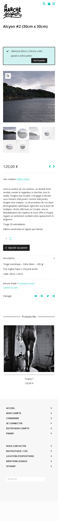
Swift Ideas (45, 506)
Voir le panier (39, 60)
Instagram (15, 488)
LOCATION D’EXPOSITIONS (20, 456)
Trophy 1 (29, 378)
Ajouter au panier (17, 247)
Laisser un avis (10, 287)
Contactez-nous (27, 283)
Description (9, 258)
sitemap (10, 466)
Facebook (8, 488)
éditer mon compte (17, 428)
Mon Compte (13, 413)
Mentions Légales (16, 461)
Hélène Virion (23, 179)
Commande (12, 418)
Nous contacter (16, 445)
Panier (10, 433)
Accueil (10, 408)
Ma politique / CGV (17, 451)
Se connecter (14, 423)
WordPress (31, 510)
